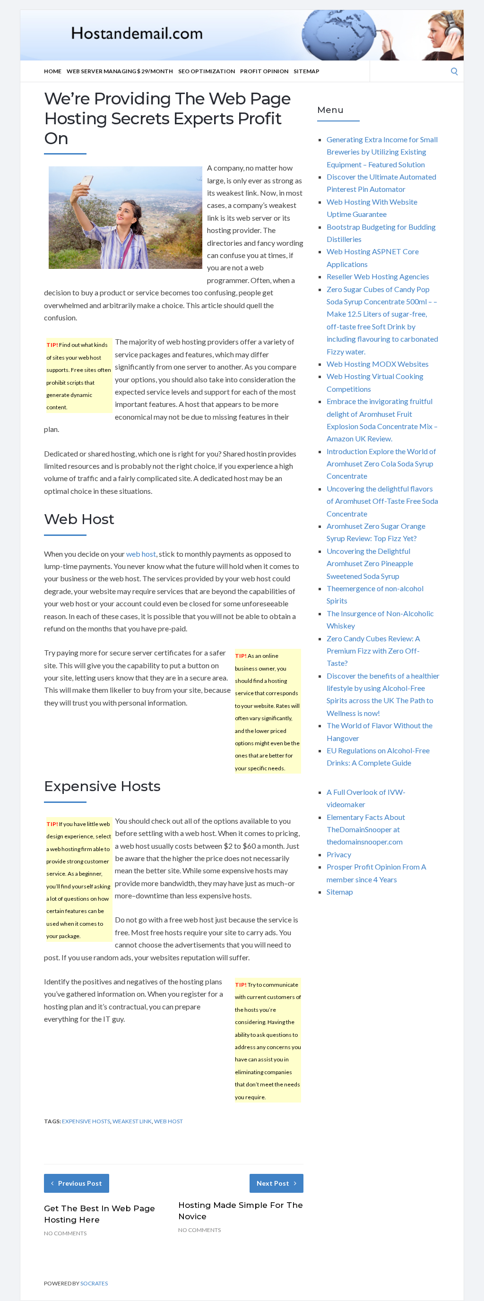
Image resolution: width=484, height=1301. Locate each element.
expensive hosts (86, 1121)
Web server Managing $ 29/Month (120, 71)
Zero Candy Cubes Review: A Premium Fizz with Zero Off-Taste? (373, 651)
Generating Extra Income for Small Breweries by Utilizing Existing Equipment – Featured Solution (382, 152)
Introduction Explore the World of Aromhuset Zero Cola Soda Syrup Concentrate (381, 464)
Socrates (94, 1283)
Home (52, 71)
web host (141, 553)
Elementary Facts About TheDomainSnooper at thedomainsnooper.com (366, 829)
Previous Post (80, 1183)
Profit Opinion (264, 71)
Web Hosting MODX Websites (378, 363)
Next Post (273, 1183)
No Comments (65, 1233)
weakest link (132, 1121)
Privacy (339, 854)
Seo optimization (206, 71)
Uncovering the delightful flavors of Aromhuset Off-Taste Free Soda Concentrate (382, 501)
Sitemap (307, 71)
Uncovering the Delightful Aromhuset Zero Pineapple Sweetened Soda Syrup (370, 563)
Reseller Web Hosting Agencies (378, 276)
